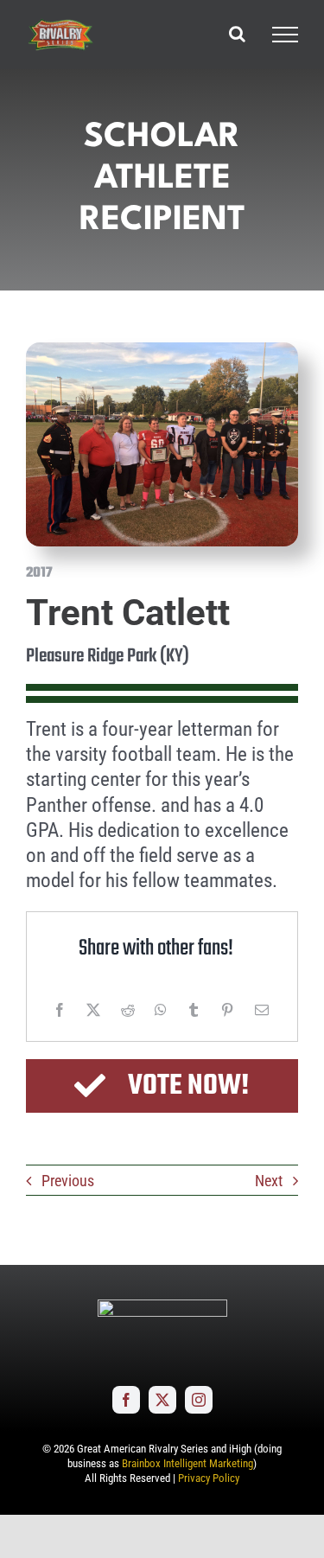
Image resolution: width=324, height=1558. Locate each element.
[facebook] (126, 1400)
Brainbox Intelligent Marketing (187, 1463)
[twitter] (162, 1400)
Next (269, 1181)
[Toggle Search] (237, 33)
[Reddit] (127, 1010)
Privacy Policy (208, 1478)
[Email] (261, 1010)
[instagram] (199, 1400)
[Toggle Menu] (285, 34)
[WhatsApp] (160, 1010)
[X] (93, 1010)
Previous (67, 1181)
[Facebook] (59, 1010)
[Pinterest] (227, 1010)
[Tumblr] (193, 1010)
